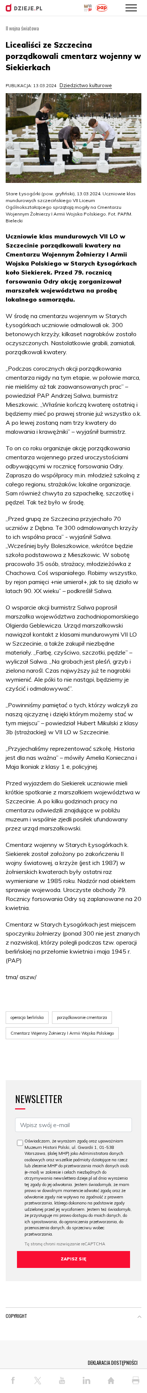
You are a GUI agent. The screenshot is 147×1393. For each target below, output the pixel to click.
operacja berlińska (27, 1017)
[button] (139, 1317)
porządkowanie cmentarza (82, 1017)
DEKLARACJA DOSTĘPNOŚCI (113, 1362)
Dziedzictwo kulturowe (86, 85)
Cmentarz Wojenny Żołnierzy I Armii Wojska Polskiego (62, 1033)
